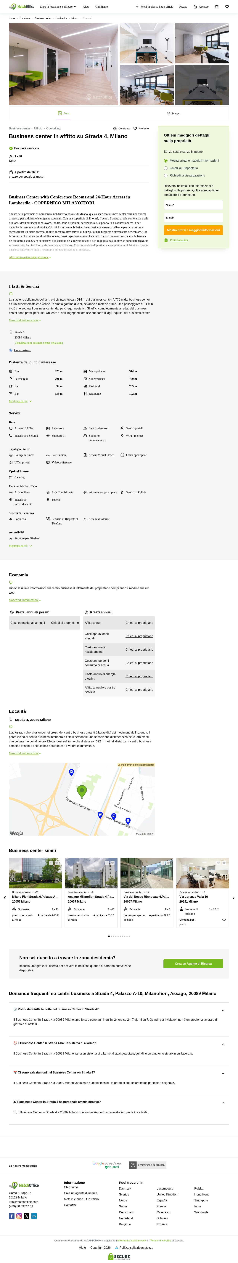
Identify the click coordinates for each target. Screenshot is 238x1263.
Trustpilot (163, 256)
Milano (74, 18)
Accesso (204, 6)
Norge (123, 1200)
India (197, 1206)
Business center (43, 18)
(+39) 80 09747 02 (21, 1206)
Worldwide (201, 1212)
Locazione (25, 18)
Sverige (124, 1194)
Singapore (201, 1200)
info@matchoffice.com (23, 1201)
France (161, 1206)
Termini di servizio (160, 1240)
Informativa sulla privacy (131, 1240)
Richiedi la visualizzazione (187, 175)
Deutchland (126, 1212)
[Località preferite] (227, 7)
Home (12, 18)
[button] (50, 863)
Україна (162, 1224)
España (162, 1200)
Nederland (126, 1218)
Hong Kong (201, 1194)
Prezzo (183, 6)
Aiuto (86, 6)
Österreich (163, 1212)
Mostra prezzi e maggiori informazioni (194, 160)
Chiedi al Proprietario (184, 168)
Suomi (123, 1206)
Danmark (125, 1188)
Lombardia (61, 18)
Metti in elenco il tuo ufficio (157, 6)
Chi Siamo (101, 6)
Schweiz (162, 1218)
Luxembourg (165, 1188)
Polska (198, 1188)
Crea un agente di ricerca (80, 1193)
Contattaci (70, 1205)
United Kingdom (167, 1194)
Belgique (125, 1224)
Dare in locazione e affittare (56, 6)
